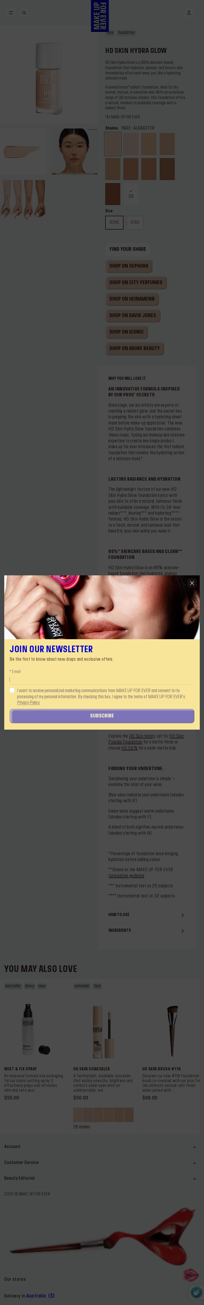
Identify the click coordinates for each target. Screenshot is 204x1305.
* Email (15, 672)
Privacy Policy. (28, 703)
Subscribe (102, 716)
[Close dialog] (192, 583)
